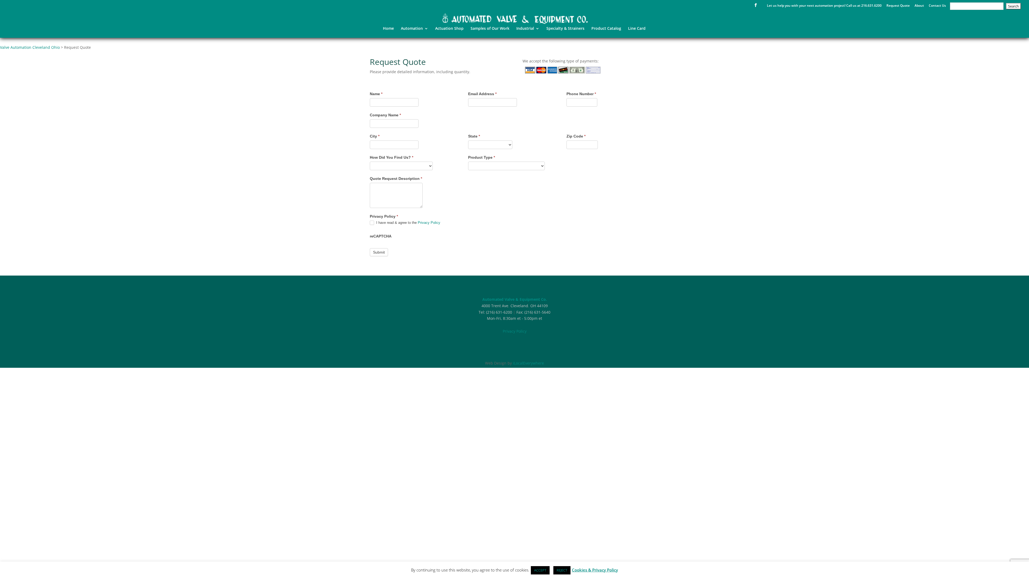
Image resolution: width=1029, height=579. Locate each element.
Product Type (481, 157)
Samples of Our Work (490, 29)
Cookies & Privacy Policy (595, 570)
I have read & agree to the (407, 223)
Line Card (637, 29)
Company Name (385, 115)
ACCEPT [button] (540, 570)
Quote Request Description (396, 178)
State (474, 136)
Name (376, 94)
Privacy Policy (429, 223)
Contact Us (937, 6)
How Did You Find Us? (391, 157)
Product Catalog (606, 29)
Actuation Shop (449, 29)
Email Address (482, 94)
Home (388, 29)
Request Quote (898, 6)
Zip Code (576, 136)
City (374, 136)
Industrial (525, 29)
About (919, 6)
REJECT (562, 570)
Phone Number (581, 94)
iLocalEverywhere (528, 363)
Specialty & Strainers (565, 29)
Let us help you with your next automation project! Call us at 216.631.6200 (824, 6)
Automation (412, 29)
